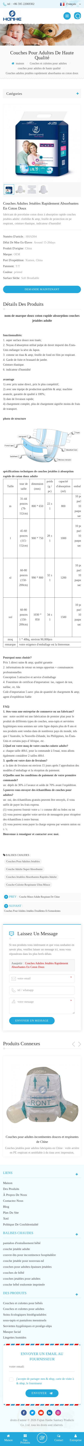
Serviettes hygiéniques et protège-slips (27, 1326)
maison (19, 63)
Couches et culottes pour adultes (48, 63)
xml (6, 1218)
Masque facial (12, 1331)
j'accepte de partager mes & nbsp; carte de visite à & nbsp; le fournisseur (45, 1381)
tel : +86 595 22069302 (20, 4)
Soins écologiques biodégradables (24, 1314)
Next (79, 1044)
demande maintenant (42, 289)
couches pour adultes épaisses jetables (27, 1266)
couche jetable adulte (16, 1249)
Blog (6, 1206)
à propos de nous (15, 1194)
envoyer (39, 1393)
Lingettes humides (14, 1337)
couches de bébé (13, 1272)
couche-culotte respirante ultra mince (28, 884)
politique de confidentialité (20, 1224)
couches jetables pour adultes (21, 1278)
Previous (73, 1044)
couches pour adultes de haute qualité (39, 68)
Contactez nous (13, 1200)
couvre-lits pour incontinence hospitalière (29, 1255)
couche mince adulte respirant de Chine (39, 896)
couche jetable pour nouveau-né (23, 1260)
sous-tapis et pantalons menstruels (24, 1320)
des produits (11, 1189)
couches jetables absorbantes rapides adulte (31, 876)
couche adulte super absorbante (24, 869)
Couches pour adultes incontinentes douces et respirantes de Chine (42, 1139)
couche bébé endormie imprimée (24, 1284)
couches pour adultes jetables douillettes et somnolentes (32, 910)
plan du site (11, 1212)
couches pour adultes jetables (23, 861)
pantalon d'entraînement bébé (22, 1243)
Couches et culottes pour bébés (23, 1303)
